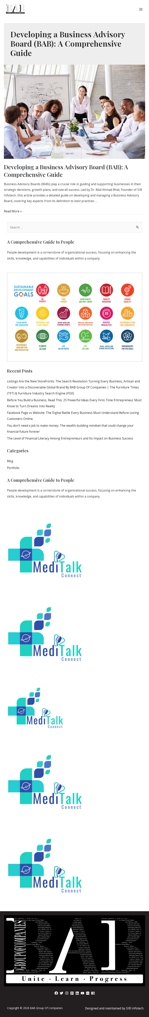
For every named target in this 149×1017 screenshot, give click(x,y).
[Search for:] (74, 227)
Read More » (13, 211)
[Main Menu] (141, 9)
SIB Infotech (135, 1008)
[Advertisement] (74, 953)
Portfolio (13, 468)
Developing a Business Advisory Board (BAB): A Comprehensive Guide (66, 170)
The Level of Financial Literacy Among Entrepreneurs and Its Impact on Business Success (70, 438)
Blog (10, 461)
